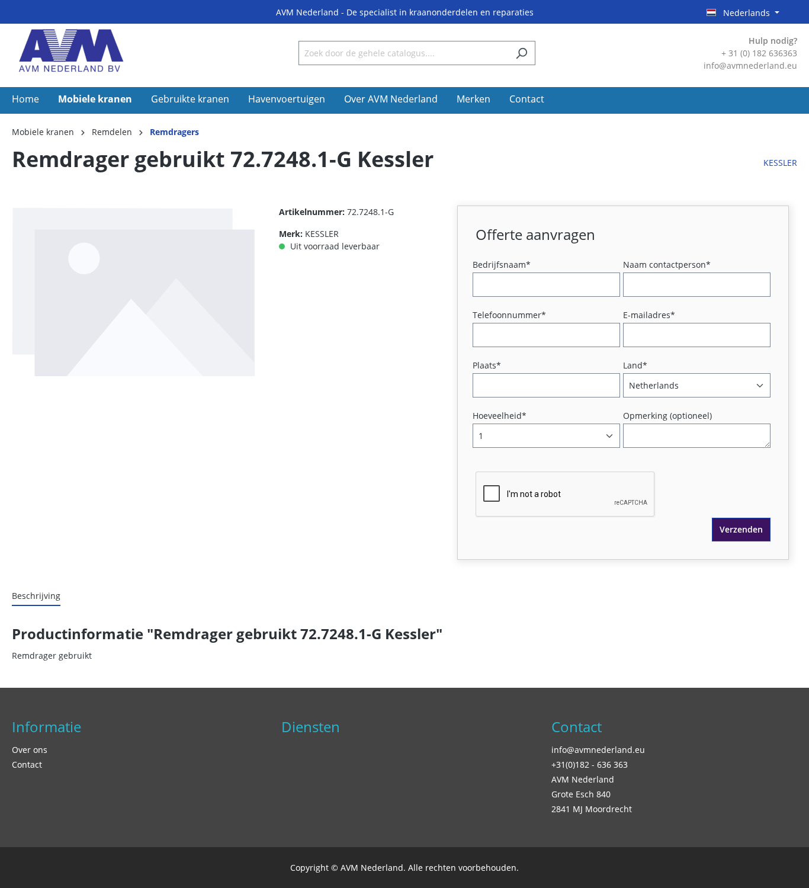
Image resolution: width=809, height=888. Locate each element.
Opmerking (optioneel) (667, 415)
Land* (635, 365)
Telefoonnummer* (509, 314)
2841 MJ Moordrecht (591, 809)
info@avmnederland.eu (598, 749)
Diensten (310, 726)
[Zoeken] (521, 53)
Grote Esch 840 (581, 794)
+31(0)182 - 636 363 (589, 764)
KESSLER (780, 162)
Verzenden (741, 529)
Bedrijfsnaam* (502, 264)
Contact (27, 764)
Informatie (46, 726)
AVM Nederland (582, 779)
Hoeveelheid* (500, 415)
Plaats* (487, 365)
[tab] (36, 596)
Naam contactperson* (667, 264)
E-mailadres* (649, 314)
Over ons (29, 749)
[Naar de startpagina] (71, 50)
